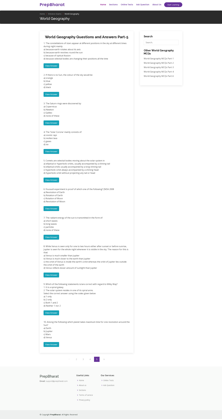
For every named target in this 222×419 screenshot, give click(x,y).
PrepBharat (52, 4)
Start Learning (173, 4)
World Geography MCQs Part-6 (159, 76)
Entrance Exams (54, 14)
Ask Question (142, 4)
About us (82, 385)
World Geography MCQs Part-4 (159, 71)
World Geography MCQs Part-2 (159, 63)
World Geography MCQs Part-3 (159, 67)
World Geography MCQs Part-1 (159, 58)
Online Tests (127, 4)
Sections (113, 4)
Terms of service (86, 395)
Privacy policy (84, 400)
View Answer (51, 65)
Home (103, 4)
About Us (156, 4)
